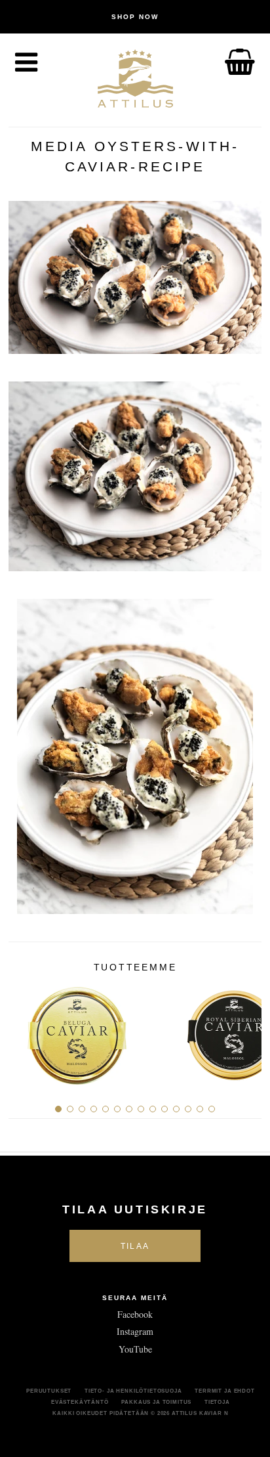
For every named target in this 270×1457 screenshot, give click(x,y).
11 (176, 1109)
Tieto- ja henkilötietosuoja (133, 1390)
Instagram (135, 1331)
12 (188, 1109)
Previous (23, 1030)
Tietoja (217, 1402)
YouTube (135, 1349)
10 (164, 1109)
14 (211, 1109)
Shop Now (135, 16)
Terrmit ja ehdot (224, 1390)
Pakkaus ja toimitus (156, 1402)
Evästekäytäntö (80, 1402)
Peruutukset (48, 1390)
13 (200, 1109)
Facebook (135, 1314)
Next (246, 1030)
